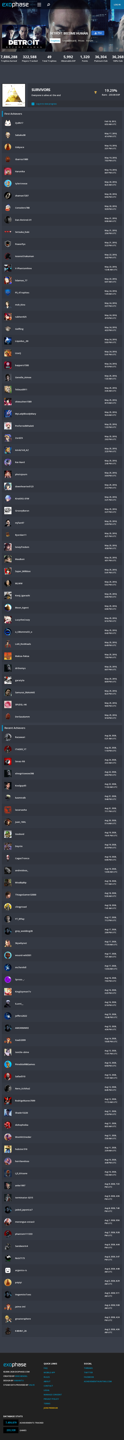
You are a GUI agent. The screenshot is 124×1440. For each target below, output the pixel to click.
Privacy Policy (51, 1399)
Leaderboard (69, 40)
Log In (117, 4)
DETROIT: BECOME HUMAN (69, 33)
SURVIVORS (41, 89)
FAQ (45, 1368)
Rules (47, 1377)
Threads (88, 1368)
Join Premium (51, 1408)
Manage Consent (53, 1394)
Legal (47, 1390)
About (47, 1381)
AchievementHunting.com (98, 1381)
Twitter (88, 1372)
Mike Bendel (21, 1376)
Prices (81, 40)
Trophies (55, 40)
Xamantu (19, 1380)
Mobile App (49, 1372)
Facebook (89, 1377)
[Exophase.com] (17, 5)
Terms (47, 1403)
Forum (89, 40)
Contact (48, 1385)
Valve (32, 1385)
